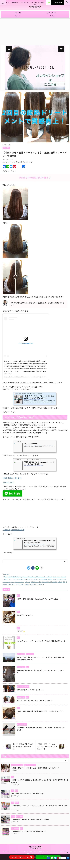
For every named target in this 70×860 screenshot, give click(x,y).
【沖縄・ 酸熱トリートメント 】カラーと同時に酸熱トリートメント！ (35, 768)
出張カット (27, 582)
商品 (8, 574)
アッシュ (24, 577)
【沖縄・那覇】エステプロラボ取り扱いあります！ (28, 831)
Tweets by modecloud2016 (13, 530)
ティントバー (19, 579)
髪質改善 (20, 584)
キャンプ (63, 577)
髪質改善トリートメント (38, 584)
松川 (40, 582)
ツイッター (18, 16)
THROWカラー (15, 577)
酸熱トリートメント (13, 584)
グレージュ (5, 579)
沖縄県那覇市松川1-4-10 (12, 478)
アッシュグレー (31, 577)
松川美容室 (45, 582)
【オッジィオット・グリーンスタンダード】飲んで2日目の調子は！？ (41, 641)
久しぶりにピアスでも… (25, 615)
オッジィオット (57, 577)
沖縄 (49, 582)
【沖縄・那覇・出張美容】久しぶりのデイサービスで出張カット (39, 599)
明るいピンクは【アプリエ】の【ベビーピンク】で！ (35, 700)
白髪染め (60, 582)
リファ (12, 582)
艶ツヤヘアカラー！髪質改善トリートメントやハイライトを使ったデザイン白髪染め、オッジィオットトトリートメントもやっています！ (35, 851)
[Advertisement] (35, 31)
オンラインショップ (52, 12)
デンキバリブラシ (27, 579)
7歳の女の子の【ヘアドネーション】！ (30, 690)
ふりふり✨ (21, 631)
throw (9, 577)
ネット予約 (18, 12)
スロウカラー (12, 579)
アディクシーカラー (41, 577)
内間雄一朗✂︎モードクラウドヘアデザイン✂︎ (16, 377)
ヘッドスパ (62, 579)
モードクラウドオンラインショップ (21, 857)
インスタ (52, 16)
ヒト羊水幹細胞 (43, 579)
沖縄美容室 (54, 582)
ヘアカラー (55, 579)
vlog (21, 577)
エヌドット (49, 577)
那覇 (64, 582)
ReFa (5, 577)
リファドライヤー (19, 582)
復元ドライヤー (35, 582)
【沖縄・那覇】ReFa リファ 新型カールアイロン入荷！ (30, 819)
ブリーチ (50, 579)
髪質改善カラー (27, 584)
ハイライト (36, 579)
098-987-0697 (8, 482)
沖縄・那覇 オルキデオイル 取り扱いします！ (28, 794)
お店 (5, 574)
